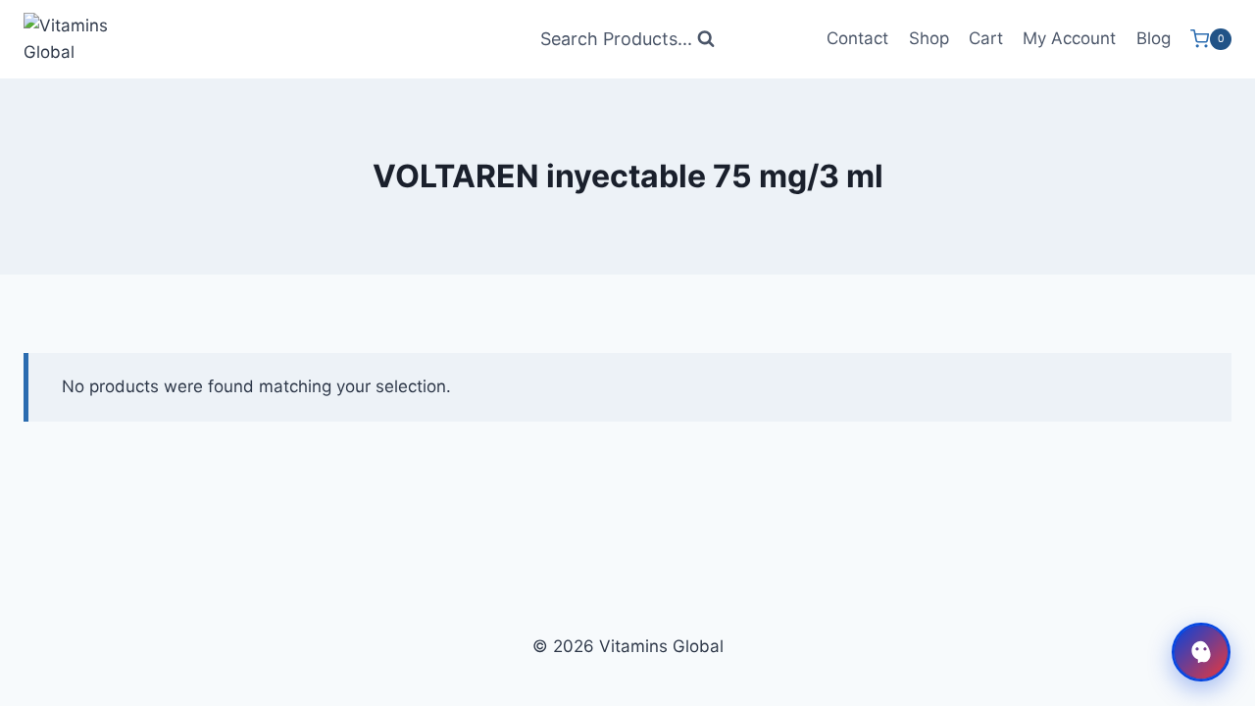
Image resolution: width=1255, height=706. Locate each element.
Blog (1153, 38)
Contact (857, 38)
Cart (986, 38)
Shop (929, 38)
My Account (1069, 38)
